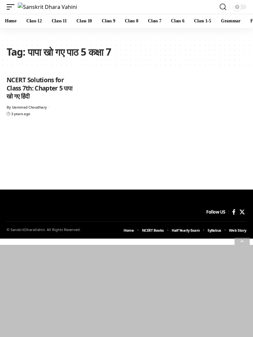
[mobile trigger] (12, 7)
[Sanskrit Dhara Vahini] (47, 7)
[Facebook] (234, 212)
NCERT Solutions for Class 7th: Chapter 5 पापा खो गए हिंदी (39, 88)
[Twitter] (242, 212)
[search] (223, 7)
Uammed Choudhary (29, 107)
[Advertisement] (126, 291)
